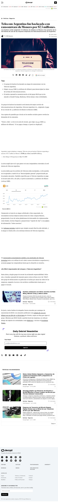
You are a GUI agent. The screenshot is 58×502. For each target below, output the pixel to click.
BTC (2, 6)
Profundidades (34, 464)
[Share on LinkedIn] (16, 75)
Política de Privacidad (19, 479)
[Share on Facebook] (23, 75)
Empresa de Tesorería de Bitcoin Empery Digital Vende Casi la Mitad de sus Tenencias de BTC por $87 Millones (38, 409)
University (47, 464)
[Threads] (11, 457)
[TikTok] (7, 461)
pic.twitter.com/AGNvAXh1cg (33, 153)
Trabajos (31, 479)
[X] (2, 457)
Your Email (8, 339)
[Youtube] (11, 461)
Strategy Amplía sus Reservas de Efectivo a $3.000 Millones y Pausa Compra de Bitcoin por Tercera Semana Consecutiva (39, 392)
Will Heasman (9, 36)
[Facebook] (20, 457)
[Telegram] (20, 461)
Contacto (31, 475)
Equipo (2, 475)
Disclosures (3, 477)
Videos (17, 468)
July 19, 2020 (23, 157)
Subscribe (4, 494)
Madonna (30, 320)
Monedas (3, 468)
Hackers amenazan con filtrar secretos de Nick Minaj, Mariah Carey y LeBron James (39, 292)
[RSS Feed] (2, 461)
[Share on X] (13, 75)
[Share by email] (20, 75)
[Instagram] (7, 457)
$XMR (22, 153)
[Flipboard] (16, 461)
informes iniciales (9, 228)
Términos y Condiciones (20, 475)
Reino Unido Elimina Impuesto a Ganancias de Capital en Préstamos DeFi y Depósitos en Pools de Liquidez (38, 375)
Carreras (30, 477)
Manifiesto (3, 479)
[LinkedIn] (16, 457)
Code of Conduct (18, 477)
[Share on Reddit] (26, 75)
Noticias (18, 464)
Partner (3, 464)
